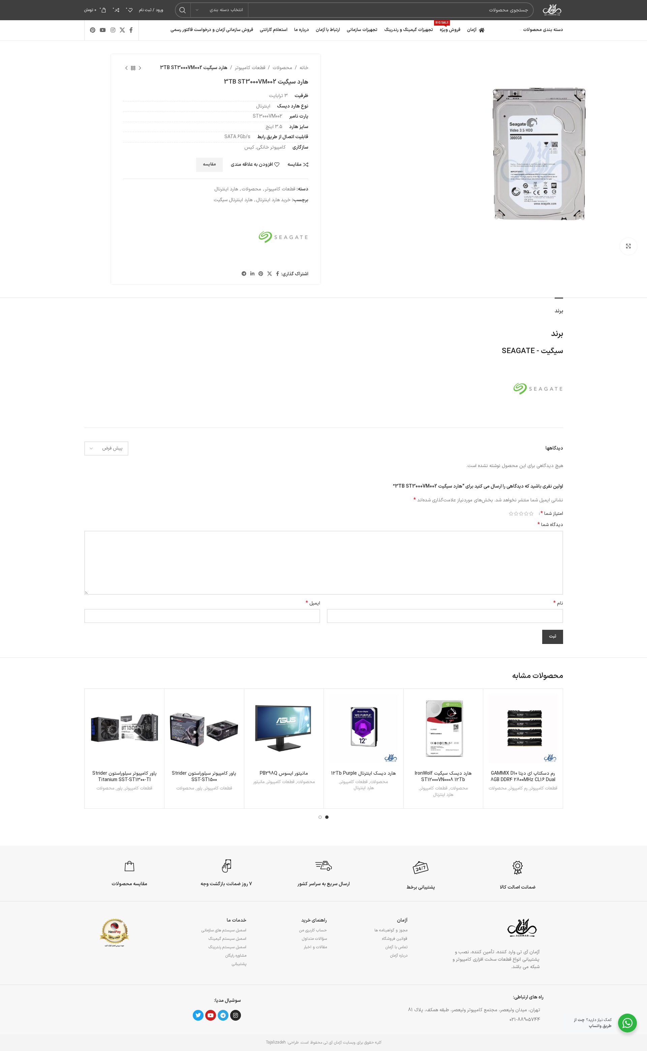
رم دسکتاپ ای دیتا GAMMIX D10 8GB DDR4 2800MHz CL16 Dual (523, 777)
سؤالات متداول (314, 939)
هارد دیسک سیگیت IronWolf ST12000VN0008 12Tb (443, 777)
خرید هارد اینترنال (273, 200)
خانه (304, 67)
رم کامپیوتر (518, 788)
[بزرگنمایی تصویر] (628, 246)
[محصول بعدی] (126, 68)
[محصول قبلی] (139, 68)
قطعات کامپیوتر (250, 67)
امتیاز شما (552, 513)
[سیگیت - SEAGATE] (283, 237)
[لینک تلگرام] (244, 274)
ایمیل (313, 603)
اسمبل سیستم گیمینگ (227, 939)
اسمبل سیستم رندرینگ (227, 947)
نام (558, 603)
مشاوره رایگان (235, 956)
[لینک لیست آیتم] (432, 1020)
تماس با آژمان (396, 947)
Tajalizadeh (276, 1043)
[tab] (559, 308)
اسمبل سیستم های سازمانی (224, 930)
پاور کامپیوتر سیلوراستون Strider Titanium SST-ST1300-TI (124, 777)
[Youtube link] (103, 30)
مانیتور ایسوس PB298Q (284, 773)
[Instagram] (235, 1015)
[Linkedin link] (252, 274)
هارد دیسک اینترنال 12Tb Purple (363, 773)
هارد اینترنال (226, 189)
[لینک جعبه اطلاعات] (517, 874)
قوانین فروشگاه (394, 939)
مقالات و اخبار (315, 947)
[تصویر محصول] (363, 728)
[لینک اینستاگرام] (112, 30)
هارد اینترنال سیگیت (233, 200)
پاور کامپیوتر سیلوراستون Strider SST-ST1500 (204, 777)
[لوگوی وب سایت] (552, 9)
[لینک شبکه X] (122, 30)
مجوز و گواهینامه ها (390, 930)
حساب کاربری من (313, 930)
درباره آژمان (398, 956)
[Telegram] (223, 1015)
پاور (199, 788)
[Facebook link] (131, 30)
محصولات (282, 67)
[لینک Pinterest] (93, 30)
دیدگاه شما (550, 525)
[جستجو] (182, 10)
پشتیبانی (239, 964)
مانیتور (259, 782)
